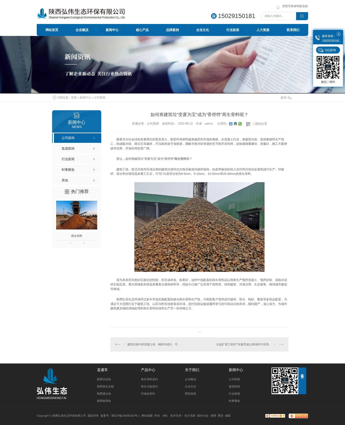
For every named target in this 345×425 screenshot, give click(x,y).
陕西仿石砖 (104, 379)
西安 (220, 415)
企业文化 (202, 30)
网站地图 (147, 415)
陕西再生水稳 (105, 386)
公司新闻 (99, 97)
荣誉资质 (190, 393)
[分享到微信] (240, 123)
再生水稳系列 (149, 386)
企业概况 (82, 30)
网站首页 (52, 30)
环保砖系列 (148, 393)
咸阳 (228, 415)
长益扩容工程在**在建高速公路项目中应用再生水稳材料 (250, 344)
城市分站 (202, 415)
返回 (284, 97)
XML (165, 415)
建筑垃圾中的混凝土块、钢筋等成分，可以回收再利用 (155, 344)
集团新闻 (234, 386)
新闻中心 (112, 30)
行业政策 (232, 30)
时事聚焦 (234, 400)
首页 (74, 97)
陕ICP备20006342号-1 (126, 415)
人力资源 (263, 30)
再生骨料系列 (149, 379)
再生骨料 (76, 235)
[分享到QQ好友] (235, 123)
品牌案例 (172, 30)
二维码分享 (259, 123)
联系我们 (293, 30)
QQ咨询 (330, 50)
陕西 (213, 415)
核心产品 (142, 30)
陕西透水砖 (104, 393)
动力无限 (189, 415)
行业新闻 (234, 393)
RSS (157, 415)
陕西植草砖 (104, 400)
